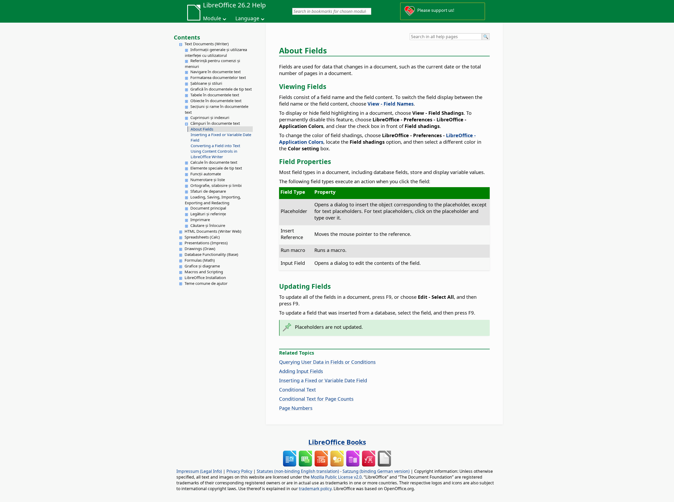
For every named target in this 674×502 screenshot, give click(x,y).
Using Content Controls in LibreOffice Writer (214, 153)
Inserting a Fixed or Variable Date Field (221, 137)
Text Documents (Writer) (207, 43)
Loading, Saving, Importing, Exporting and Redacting (213, 199)
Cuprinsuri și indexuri (209, 117)
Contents (187, 37)
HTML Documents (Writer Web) (213, 231)
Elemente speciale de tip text (216, 168)
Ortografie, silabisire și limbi (216, 185)
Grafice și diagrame (202, 266)
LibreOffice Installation (205, 277)
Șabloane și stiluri (206, 83)
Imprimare (200, 219)
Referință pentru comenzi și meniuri (212, 63)
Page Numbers (296, 408)
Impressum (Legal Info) (199, 471)
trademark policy (315, 488)
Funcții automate (205, 173)
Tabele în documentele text (214, 94)
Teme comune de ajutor (206, 283)
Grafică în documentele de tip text (221, 89)
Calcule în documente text (213, 162)
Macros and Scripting (204, 271)
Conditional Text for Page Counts (316, 398)
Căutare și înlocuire (207, 225)
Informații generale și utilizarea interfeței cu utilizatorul (216, 52)
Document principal (208, 208)
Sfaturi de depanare (208, 191)
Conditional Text (297, 389)
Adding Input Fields (301, 371)
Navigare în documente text (215, 71)
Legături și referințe (208, 213)
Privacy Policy (239, 471)
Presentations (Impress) (206, 242)
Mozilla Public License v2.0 (336, 477)
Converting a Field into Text (215, 145)
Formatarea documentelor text (218, 77)
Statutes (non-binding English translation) (298, 471)
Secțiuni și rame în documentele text (216, 109)
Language (247, 18)
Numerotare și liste (207, 179)
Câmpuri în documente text (215, 123)
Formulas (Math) (200, 260)
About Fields (202, 129)
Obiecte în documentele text (215, 100)
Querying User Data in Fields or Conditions (327, 362)
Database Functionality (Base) (211, 254)
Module (212, 18)
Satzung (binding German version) (376, 471)
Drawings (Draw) (200, 248)
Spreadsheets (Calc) (202, 237)
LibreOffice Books (337, 442)
